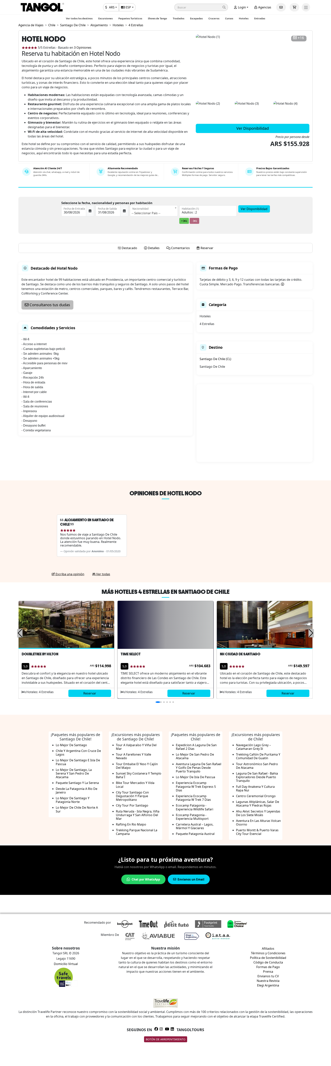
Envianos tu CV (268, 976)
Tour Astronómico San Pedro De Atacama (257, 766)
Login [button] (241, 7)
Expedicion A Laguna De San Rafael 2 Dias (196, 747)
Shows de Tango (157, 18)
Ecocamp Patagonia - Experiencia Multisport (192, 817)
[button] (201, 7)
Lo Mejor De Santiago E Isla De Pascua (78, 762)
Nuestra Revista (268, 981)
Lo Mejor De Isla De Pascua (195, 777)
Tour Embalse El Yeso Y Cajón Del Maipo (137, 766)
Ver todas (102, 574)
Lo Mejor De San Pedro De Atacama (195, 756)
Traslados (178, 18)
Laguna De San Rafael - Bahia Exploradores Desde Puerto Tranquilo (257, 777)
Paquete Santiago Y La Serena (77, 783)
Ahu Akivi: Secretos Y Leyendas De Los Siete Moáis (258, 813)
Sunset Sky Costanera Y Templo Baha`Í (138, 775)
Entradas (259, 18)
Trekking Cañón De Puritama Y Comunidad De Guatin (258, 756)
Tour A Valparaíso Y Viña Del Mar (136, 747)
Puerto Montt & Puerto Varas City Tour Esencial (257, 832)
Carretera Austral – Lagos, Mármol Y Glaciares (194, 826)
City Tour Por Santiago (132, 805)
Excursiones (105, 18)
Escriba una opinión (69, 574)
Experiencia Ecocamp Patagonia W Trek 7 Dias (193, 798)
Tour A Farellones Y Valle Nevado (133, 756)
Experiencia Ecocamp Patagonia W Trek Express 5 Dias (196, 786)
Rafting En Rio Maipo (131, 824)
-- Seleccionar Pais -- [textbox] (146, 213)
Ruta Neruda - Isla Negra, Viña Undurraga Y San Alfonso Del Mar (137, 815)
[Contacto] (281, 7)
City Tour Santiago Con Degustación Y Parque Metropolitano (132, 796)
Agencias (264, 7)
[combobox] (154, 210)
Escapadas (196, 18)
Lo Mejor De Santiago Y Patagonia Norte (72, 800)
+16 (301, 38)
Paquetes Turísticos (130, 18)
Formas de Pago (268, 967)
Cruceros (213, 18)
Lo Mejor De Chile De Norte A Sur (77, 809)
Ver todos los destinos (79, 18)
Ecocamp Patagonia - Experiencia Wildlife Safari (194, 807)
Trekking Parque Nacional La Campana (136, 832)
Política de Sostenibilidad (268, 958)
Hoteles (243, 18)
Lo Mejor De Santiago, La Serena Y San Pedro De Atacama (74, 773)
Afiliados (268, 948)
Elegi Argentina (268, 985)
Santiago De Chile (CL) (215, 359)
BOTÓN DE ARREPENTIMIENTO (165, 1039)
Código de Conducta (268, 962)
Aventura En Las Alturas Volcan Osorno (258, 822)
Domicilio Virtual (66, 964)
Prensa (268, 971)
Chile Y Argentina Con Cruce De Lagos (78, 753)
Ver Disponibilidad (252, 128)
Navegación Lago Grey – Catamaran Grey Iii (253, 747)
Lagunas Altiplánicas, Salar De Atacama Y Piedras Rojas (257, 804)
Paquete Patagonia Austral (195, 834)
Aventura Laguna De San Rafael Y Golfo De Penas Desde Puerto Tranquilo (198, 767)
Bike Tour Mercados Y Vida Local (135, 785)
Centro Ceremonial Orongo (256, 796)
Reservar (89, 693)
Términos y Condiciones (268, 953)
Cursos (229, 18)
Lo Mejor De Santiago (71, 745)
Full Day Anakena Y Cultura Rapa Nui (255, 788)
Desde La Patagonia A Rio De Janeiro (76, 790)
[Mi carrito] (294, 7)
